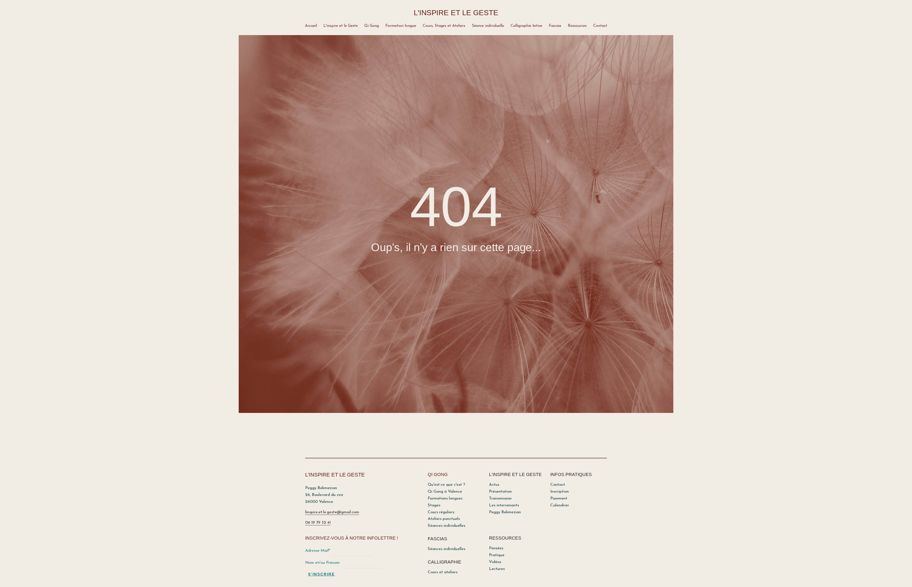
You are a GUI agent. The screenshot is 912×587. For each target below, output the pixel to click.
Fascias (555, 26)
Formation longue (400, 26)
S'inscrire (321, 574)
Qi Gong (371, 26)
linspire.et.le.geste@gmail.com (332, 512)
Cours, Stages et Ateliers (444, 26)
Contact (600, 26)
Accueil (311, 26)
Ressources (577, 26)
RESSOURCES (505, 538)
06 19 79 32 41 (318, 523)
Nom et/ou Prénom (322, 563)
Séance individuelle (488, 26)
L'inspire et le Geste (340, 26)
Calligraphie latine (526, 26)
